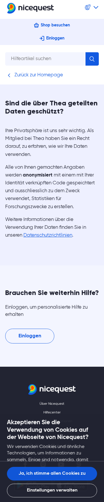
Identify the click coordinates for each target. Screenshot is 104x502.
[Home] (30, 9)
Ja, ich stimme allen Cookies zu (52, 473)
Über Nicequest (52, 404)
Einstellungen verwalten (52, 490)
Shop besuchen (55, 25)
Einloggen (55, 38)
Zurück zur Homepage (38, 75)
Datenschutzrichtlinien (47, 235)
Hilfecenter (52, 412)
